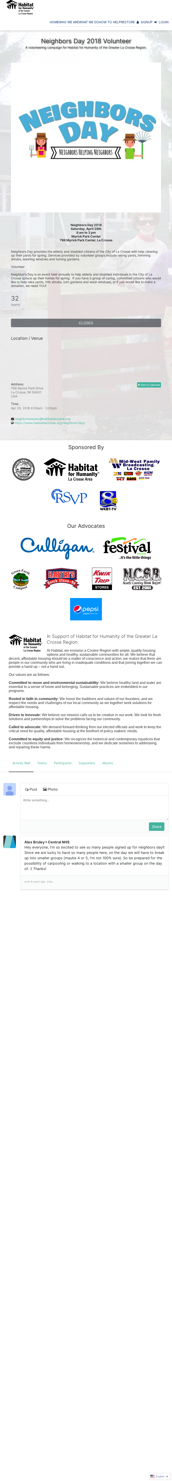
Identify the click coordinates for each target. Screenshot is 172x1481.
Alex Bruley (34, 842)
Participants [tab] (62, 763)
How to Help (110, 22)
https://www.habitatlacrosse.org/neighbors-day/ (50, 423)
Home (54, 22)
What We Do (89, 22)
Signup (147, 22)
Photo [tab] (53, 789)
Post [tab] (33, 789)
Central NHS (58, 842)
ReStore (128, 22)
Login (164, 22)
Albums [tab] (107, 763)
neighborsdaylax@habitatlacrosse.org (43, 419)
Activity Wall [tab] (21, 763)
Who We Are (69, 22)
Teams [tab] (42, 763)
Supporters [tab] (87, 763)
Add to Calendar (150, 384)
